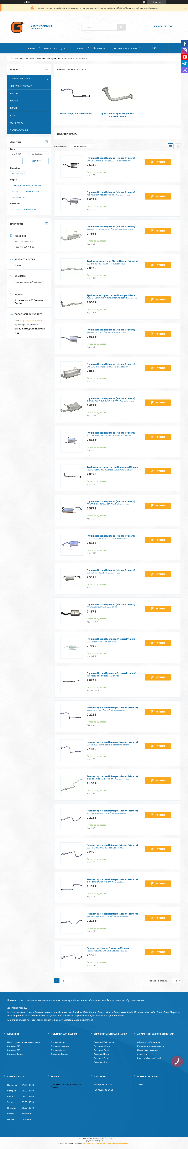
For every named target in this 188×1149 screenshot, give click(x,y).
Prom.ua (108, 1138)
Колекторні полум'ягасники (150, 1046)
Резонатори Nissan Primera (76, 113)
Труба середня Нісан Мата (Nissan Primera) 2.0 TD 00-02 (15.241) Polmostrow (112, 262)
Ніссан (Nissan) (65, 58)
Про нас (78, 48)
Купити (160, 161)
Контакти (99, 48)
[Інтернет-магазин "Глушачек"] (19, 35)
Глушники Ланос (58, 1042)
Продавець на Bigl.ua (94, 1141)
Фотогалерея (17, 123)
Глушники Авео (58, 1050)
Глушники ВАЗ (13, 1046)
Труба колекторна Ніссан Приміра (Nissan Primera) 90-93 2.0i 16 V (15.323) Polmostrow (112, 296)
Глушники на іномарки (45, 58)
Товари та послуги (54, 48)
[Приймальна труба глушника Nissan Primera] (117, 94)
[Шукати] (121, 27)
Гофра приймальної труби (149, 1058)
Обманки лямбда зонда (148, 1042)
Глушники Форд (101, 1062)
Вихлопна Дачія (101, 1050)
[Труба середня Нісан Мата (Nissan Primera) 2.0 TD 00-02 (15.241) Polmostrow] (71, 269)
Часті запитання (19, 130)
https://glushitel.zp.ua (31, 320)
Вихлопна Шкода (102, 1046)
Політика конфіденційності (119, 1143)
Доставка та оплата (124, 48)
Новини (14, 108)
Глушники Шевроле (60, 1046)
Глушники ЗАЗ (13, 1050)
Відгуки (14, 93)
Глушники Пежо (101, 1054)
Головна (30, 48)
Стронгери (142, 1054)
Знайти (36, 160)
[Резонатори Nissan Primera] (76, 94)
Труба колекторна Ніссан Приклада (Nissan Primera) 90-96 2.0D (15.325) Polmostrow (112, 468)
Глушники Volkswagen (104, 1042)
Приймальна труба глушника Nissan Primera (117, 115)
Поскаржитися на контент (95, 1143)
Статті (13, 115)
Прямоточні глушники (147, 1050)
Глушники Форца (15, 1054)
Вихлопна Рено (101, 1058)
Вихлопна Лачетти (59, 1054)
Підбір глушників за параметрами (23, 1042)
